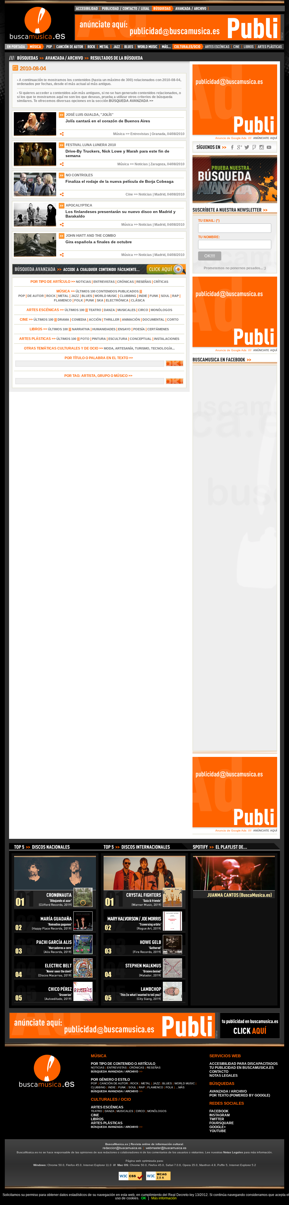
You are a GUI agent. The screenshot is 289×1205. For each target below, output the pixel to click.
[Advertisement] (178, 27)
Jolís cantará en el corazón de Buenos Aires (107, 121)
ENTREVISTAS (104, 281)
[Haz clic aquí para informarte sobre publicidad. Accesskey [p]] (250, 1037)
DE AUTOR (35, 296)
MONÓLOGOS (161, 310)
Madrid (159, 194)
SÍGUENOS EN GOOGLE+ (239, 147)
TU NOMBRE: (209, 237)
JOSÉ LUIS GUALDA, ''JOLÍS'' (89, 115)
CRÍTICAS (161, 281)
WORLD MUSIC (106, 296)
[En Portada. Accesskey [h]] (16, 48)
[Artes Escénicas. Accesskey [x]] (217, 48)
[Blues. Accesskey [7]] (128, 48)
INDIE (143, 296)
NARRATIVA (81, 329)
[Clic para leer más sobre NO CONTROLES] (35, 195)
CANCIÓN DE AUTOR (114, 1083)
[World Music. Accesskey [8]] (147, 48)
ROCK (51, 296)
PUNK (90, 300)
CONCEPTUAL (141, 338)
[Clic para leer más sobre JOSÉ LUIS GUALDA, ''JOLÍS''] (35, 135)
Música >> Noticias (132, 164)
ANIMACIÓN (131, 319)
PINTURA (99, 338)
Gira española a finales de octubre (98, 242)
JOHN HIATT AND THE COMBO (91, 236)
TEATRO (95, 310)
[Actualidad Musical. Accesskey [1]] (36, 48)
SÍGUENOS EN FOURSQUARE (254, 147)
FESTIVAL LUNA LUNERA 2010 (91, 145)
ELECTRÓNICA (117, 300)
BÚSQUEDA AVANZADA (181, 10)
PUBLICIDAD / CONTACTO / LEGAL (126, 10)
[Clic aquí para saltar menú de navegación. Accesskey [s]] (144, 4)
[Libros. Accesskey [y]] (249, 48)
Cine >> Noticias (139, 194)
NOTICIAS (83, 281)
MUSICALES (126, 310)
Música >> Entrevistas (131, 134)
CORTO (173, 319)
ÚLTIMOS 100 (74, 310)
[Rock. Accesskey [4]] (91, 48)
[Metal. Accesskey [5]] (104, 48)
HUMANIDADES (103, 329)
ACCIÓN (95, 319)
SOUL (165, 296)
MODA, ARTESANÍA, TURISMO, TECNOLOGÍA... (139, 348)
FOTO (84, 338)
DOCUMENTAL (154, 319)
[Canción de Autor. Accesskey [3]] (69, 48)
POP (21, 296)
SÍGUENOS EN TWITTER (247, 147)
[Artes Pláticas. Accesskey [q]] (270, 48)
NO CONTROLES (79, 175)
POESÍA (139, 329)
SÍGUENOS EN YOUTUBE (269, 147)
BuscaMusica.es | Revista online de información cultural (144, 1144)
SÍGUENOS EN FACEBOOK (232, 147)
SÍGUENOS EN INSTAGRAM (261, 147)
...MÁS (180, 1087)
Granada (158, 134)
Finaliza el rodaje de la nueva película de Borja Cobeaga (119, 181)
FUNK (154, 296)
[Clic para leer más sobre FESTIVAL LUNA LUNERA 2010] (35, 165)
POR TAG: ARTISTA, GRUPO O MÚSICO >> (99, 376)
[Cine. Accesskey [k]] (236, 48)
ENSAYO (124, 329)
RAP (175, 296)
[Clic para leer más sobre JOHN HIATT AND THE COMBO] (35, 256)
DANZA (109, 310)
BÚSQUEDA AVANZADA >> (131, 101)
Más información (164, 1198)
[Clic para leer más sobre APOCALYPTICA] (35, 225)
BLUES (87, 296)
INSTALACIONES (166, 338)
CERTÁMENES (158, 329)
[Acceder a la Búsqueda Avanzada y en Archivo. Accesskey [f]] (234, 202)
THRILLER (111, 319)
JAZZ (75, 296)
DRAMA (63, 319)
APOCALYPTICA (79, 205)
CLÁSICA (138, 300)
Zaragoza (157, 164)
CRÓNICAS (125, 281)
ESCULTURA (117, 338)
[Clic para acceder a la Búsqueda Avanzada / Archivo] (75, 60)
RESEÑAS (143, 281)
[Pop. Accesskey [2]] (49, 48)
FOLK (78, 300)
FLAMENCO (63, 300)
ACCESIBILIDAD (87, 10)
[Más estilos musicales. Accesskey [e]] (165, 48)
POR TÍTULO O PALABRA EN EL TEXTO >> (99, 358)
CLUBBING (128, 296)
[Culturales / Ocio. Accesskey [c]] (187, 48)
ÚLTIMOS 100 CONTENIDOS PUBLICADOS (107, 291)
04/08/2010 (176, 134)
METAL (63, 296)
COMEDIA (79, 319)
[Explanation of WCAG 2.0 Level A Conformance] (158, 1179)
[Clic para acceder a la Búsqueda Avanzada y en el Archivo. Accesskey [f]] (99, 274)
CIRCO (143, 310)
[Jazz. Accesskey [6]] (116, 48)
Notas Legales (233, 1152)
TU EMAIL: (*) (209, 221)
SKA (100, 300)
